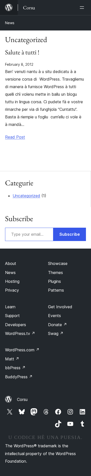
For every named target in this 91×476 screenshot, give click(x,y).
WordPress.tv (20, 333)
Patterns (56, 290)
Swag (55, 333)
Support (12, 315)
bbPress (15, 367)
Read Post (15, 137)
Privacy (12, 290)
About (10, 263)
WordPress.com (22, 349)
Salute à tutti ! (22, 52)
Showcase (57, 263)
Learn (10, 306)
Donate (57, 324)
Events (54, 315)
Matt (12, 358)
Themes (55, 272)
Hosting (12, 281)
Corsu (22, 399)
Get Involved (60, 306)
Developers (15, 324)
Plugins (54, 281)
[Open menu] (83, 7)
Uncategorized (26, 195)
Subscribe (69, 234)
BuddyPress (19, 376)
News (9, 23)
